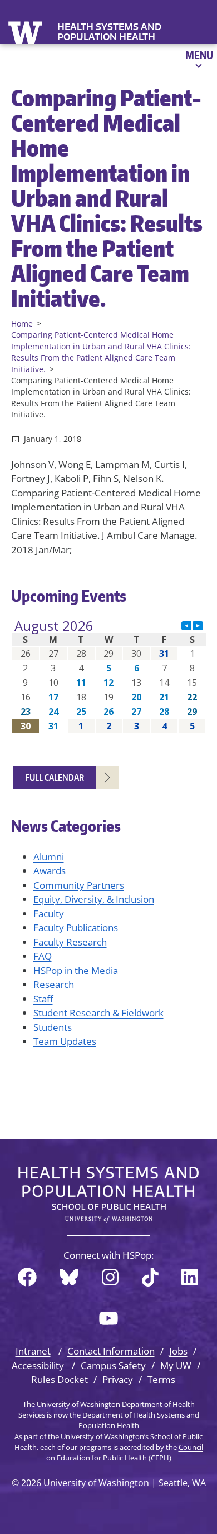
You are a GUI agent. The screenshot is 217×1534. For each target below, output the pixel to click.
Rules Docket (59, 1379)
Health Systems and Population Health (109, 31)
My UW (175, 1365)
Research (53, 984)
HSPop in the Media (75, 970)
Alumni (48, 856)
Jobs (178, 1351)
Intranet (33, 1351)
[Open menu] (198, 58)
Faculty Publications (75, 927)
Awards (49, 870)
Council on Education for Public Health (124, 1452)
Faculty (48, 913)
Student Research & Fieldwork (98, 1012)
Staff (43, 998)
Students (52, 1027)
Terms (161, 1379)
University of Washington (26, 31)
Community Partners (78, 885)
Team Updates (64, 1041)
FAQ (42, 955)
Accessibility (38, 1365)
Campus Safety (113, 1365)
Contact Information (111, 1351)
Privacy (117, 1379)
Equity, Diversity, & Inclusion (93, 899)
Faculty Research (70, 942)
